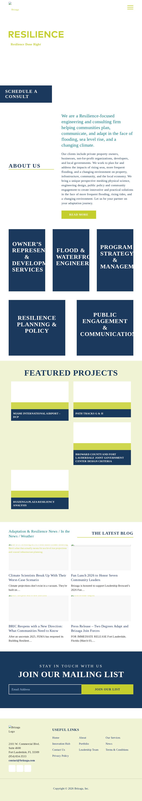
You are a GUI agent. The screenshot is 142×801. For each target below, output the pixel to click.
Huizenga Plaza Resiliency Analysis (33, 504)
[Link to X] (19, 768)
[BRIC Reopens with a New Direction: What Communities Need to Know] (39, 608)
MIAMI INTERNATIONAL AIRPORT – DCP (36, 415)
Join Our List (107, 689)
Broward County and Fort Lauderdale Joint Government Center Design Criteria (100, 458)
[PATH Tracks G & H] (102, 391)
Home (55, 737)
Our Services (113, 737)
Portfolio (84, 743)
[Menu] (128, 7)
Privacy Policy (60, 755)
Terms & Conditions (117, 749)
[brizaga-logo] (14, 8)
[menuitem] (128, 7)
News (109, 743)
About (82, 737)
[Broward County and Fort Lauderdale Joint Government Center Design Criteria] (102, 432)
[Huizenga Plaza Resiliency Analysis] (39, 480)
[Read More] (27, 279)
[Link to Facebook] (12, 768)
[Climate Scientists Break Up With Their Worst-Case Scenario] (39, 557)
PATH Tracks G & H (89, 413)
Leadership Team (88, 749)
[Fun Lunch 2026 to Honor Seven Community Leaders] (101, 557)
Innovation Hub (61, 743)
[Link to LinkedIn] (27, 768)
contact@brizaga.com (22, 760)
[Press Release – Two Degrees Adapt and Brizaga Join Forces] (101, 608)
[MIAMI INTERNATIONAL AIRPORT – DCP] (39, 391)
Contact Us (58, 749)
